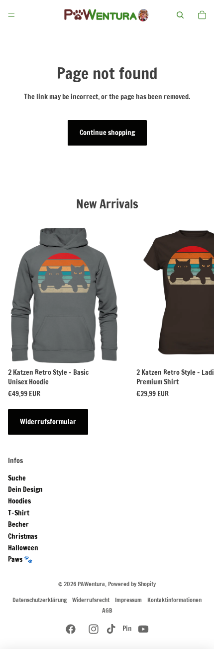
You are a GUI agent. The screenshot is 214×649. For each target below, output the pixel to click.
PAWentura (91, 584)
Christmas (22, 536)
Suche (17, 478)
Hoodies (19, 501)
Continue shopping (107, 133)
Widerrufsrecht (90, 600)
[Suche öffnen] (180, 15)
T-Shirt (18, 513)
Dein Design (25, 489)
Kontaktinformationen (174, 600)
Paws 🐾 (20, 559)
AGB (107, 610)
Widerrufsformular (48, 422)
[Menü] (11, 14)
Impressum (128, 600)
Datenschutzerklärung (39, 600)
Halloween (23, 548)
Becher (18, 524)
